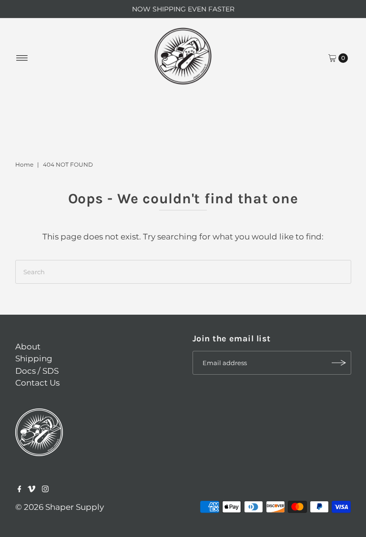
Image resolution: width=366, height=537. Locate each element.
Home (24, 164)
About (28, 346)
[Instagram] (45, 489)
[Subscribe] (339, 363)
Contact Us (37, 383)
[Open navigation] (22, 58)
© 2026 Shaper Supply (59, 507)
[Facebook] (19, 489)
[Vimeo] (31, 489)
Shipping (33, 358)
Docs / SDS (37, 371)
